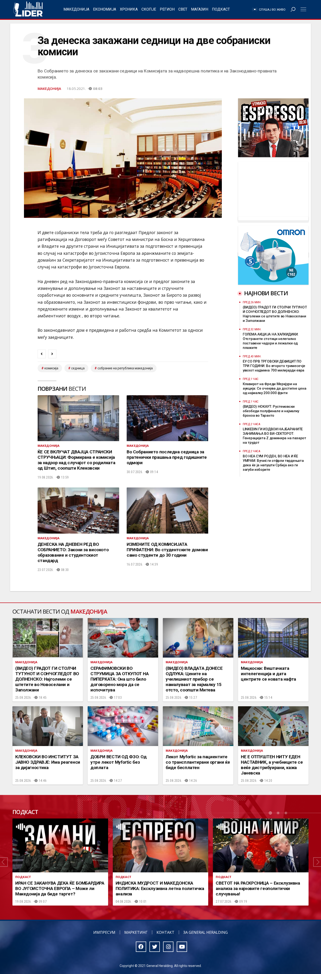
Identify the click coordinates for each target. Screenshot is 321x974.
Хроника (129, 9)
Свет (182, 9)
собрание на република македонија (125, 368)
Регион (167, 9)
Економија (104, 9)
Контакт (165, 932)
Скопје (148, 9)
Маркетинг (136, 932)
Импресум (104, 932)
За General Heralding (205, 932)
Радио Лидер (28, 9)
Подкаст (221, 9)
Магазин (199, 9)
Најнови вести (266, 293)
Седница (78, 368)
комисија (51, 368)
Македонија (76, 9)
